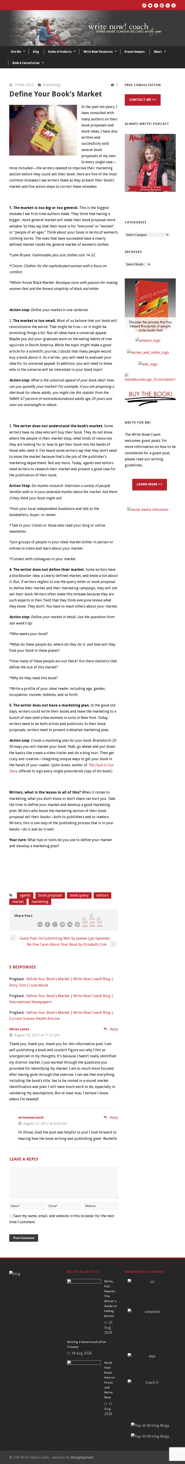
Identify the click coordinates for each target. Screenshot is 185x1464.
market (18, 902)
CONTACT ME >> (142, 100)
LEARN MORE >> (149, 484)
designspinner (82, 1457)
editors (102, 895)
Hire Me (16, 51)
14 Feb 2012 (24, 85)
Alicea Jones (19, 1029)
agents (25, 895)
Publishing (51, 85)
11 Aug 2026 (108, 1409)
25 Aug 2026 (108, 1327)
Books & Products (60, 51)
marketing (40, 902)
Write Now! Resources (98, 51)
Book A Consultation (26, 63)
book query (79, 895)
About (158, 51)
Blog (36, 51)
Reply (114, 1029)
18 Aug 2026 (81, 1353)
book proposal (50, 895)
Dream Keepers (135, 51)
